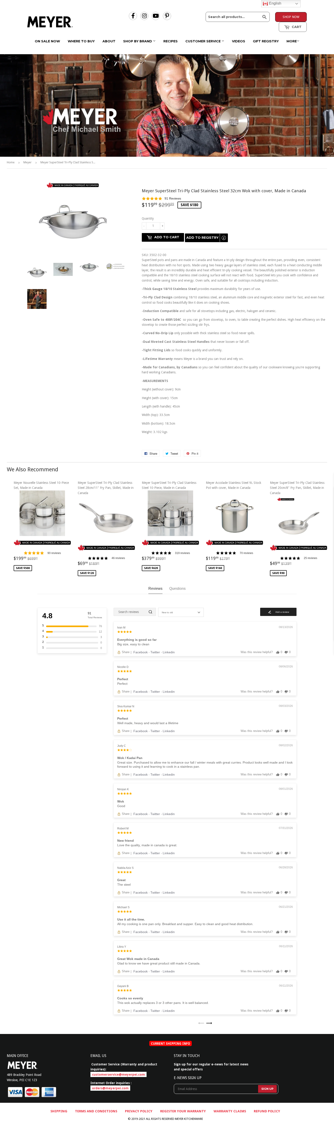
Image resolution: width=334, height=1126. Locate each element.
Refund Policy (267, 1111)
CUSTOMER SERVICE (203, 41)
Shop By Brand (138, 41)
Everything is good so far (137, 639)
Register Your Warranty (183, 1111)
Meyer (27, 162)
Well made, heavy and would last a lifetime (147, 723)
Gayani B (123, 986)
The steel (124, 884)
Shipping (58, 1111)
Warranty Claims (230, 1111)
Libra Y (121, 946)
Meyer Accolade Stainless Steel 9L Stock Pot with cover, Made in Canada (233, 525)
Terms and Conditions (96, 1111)
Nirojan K (123, 789)
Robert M (123, 828)
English (274, 3)
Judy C (121, 745)
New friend (125, 840)
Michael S (123, 907)
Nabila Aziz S (125, 868)
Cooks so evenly (130, 998)
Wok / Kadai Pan (129, 758)
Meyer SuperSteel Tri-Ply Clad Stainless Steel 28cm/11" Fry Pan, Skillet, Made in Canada (106, 528)
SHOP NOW (291, 17)
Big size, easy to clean (133, 644)
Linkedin (169, 652)
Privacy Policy (138, 1111)
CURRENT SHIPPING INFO (170, 1043)
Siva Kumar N (125, 706)
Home (11, 162)
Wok (120, 801)
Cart (296, 27)
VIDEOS (238, 41)
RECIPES (170, 41)
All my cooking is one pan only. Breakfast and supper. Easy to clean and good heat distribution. (185, 924)
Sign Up (267, 1088)
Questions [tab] (177, 588)
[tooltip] (224, 238)
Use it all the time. (131, 919)
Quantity (148, 218)
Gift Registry (266, 41)
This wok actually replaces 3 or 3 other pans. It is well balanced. (163, 1003)
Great (121, 880)
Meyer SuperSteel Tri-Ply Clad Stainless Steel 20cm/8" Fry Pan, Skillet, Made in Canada (297, 528)
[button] (234, 198)
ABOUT (108, 41)
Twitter (155, 652)
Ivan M (121, 627)
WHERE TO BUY (81, 41)
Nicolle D (123, 667)
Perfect (122, 679)
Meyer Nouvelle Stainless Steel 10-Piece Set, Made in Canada (41, 525)
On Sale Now (47, 41)
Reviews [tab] (155, 588)
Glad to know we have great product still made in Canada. (158, 963)
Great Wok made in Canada (138, 959)
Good (121, 806)
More (292, 41)
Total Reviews (95, 617)
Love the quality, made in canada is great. (147, 845)
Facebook (141, 652)
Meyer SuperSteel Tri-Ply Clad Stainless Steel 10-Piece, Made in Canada (169, 525)
